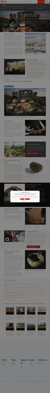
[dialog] (25, 196)
